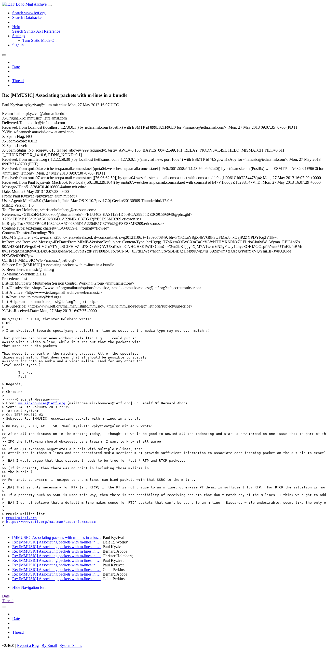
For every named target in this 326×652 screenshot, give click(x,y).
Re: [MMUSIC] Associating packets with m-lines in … (56, 542)
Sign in (18, 45)
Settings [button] (18, 36)
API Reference (48, 31)
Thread (18, 80)
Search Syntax (23, 31)
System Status (71, 645)
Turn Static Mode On (39, 40)
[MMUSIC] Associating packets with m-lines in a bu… (56, 537)
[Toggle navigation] (50, 5)
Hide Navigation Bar (29, 587)
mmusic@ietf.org (21, 518)
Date (16, 67)
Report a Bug (28, 645)
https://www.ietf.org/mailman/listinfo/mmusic (51, 522)
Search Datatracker (27, 17)
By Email (49, 645)
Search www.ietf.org (29, 13)
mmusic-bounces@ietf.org (41, 403)
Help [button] (16, 26)
